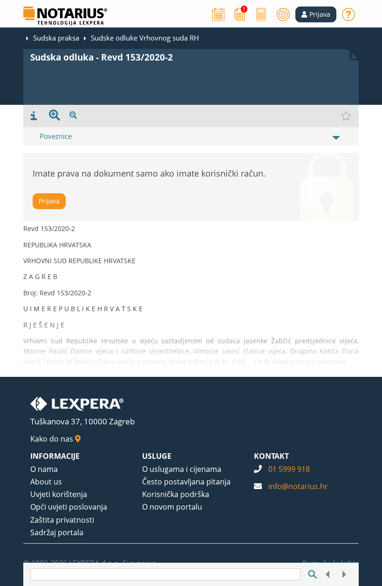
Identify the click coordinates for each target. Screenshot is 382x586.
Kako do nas (52, 439)
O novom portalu (172, 507)
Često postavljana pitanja (186, 482)
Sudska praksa (56, 37)
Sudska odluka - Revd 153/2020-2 (101, 57)
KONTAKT (271, 456)
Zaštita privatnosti (62, 520)
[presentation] (33, 116)
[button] (315, 14)
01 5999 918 (289, 469)
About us (46, 482)
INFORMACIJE (55, 456)
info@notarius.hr (298, 486)
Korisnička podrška (175, 494)
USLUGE (156, 456)
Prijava (49, 201)
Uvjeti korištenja (58, 494)
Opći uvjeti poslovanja (68, 507)
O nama (44, 469)
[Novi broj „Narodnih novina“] (240, 13)
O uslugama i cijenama (181, 469)
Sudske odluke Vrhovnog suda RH (145, 37)
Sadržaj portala (56, 532)
